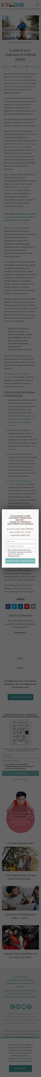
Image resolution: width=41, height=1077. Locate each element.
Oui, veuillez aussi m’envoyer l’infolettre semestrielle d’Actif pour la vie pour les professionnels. (20, 553)
